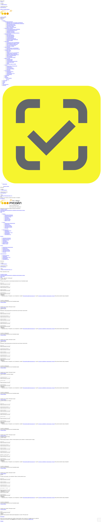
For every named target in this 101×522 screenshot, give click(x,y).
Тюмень (1, 1)
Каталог (4, 20)
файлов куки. (31, 519)
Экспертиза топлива (8, 226)
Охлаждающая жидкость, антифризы (13, 29)
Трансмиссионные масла (11, 25)
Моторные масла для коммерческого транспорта (15, 23)
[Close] (0, 375)
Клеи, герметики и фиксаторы (12, 44)
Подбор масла (9, 66)
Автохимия (7, 41)
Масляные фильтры (10, 34)
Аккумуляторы (7, 47)
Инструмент (9, 50)
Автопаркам (9, 72)
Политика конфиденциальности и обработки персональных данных (12, 210)
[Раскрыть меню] (5, 16)
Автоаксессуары (8, 49)
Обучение (8, 69)
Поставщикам (9, 74)
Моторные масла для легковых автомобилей (15, 22)
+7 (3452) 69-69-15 (3, 4)
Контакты (6, 77)
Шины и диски (7, 58)
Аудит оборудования (10, 68)
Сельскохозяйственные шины (12, 61)
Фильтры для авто (8, 33)
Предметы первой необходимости (13, 54)
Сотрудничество (8, 70)
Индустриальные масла (11, 24)
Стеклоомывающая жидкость (12, 30)
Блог (3, 83)
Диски (8, 63)
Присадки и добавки (10, 46)
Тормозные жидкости (10, 31)
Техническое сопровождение (12, 65)
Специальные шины (10, 62)
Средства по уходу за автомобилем (13, 42)
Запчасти (8, 51)
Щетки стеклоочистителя (11, 55)
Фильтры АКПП (10, 40)
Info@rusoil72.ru (3, 7)
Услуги (4, 81)
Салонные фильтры (10, 37)
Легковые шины (10, 59)
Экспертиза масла (10, 67)
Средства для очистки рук (11, 45)
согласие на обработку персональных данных (46, 295)
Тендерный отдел (8, 234)
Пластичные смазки (10, 26)
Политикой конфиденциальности (29, 295)
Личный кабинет (8, 78)
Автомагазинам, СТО (11, 73)
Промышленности (10, 71)
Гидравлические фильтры (11, 38)
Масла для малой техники (11, 27)
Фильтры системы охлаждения (12, 39)
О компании (7, 75)
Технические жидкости (9, 28)
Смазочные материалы (9, 21)
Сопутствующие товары (11, 57)
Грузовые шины (9, 60)
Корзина (7, 79)
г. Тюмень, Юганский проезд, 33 (6, 195)
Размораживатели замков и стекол (13, 43)
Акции (6, 76)
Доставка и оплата (3, 209)
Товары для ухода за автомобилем (13, 52)
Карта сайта (2, 211)
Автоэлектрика (9, 56)
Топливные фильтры (10, 36)
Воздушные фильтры (10, 35)
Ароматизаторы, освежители (12, 53)
